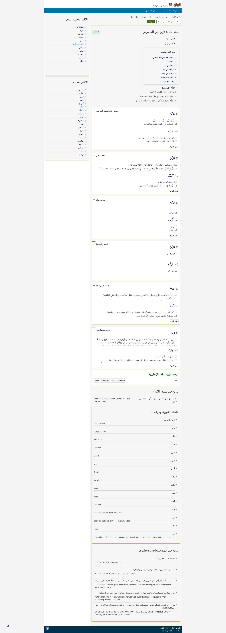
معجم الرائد (169, 65)
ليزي (173, 452)
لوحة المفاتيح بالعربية (169, 11)
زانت (173, 485)
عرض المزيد (174, 147)
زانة (173, 526)
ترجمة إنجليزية (168, 81)
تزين (173, 509)
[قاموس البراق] (175, 4)
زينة (173, 493)
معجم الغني (169, 61)
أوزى (173, 501)
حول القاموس (150, 11)
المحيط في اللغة (168, 73)
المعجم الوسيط (168, 69)
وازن (173, 436)
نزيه (173, 420)
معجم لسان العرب (167, 77)
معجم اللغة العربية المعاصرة (163, 57)
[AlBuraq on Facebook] (47, 630)
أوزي (173, 469)
